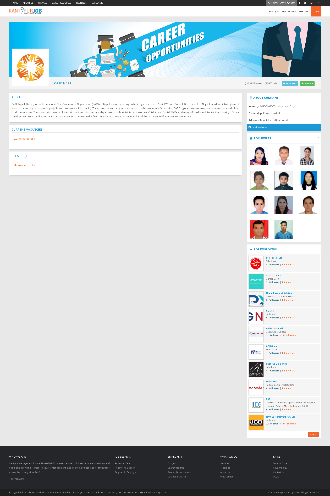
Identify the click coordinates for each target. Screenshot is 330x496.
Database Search (177, 476)
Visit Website (259, 127)
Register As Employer (126, 472)
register (303, 11)
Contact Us (278, 472)
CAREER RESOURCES (61, 2)
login (316, 11)
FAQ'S (276, 476)
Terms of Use (280, 463)
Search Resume (176, 467)
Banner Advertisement (179, 472)
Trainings (225, 467)
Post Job (274, 11)
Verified (308, 83)
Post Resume (289, 11)
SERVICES (42, 2)
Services (224, 463)
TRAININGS (81, 2)
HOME (15, 2)
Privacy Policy (280, 467)
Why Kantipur (227, 476)
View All (313, 434)
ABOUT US (28, 2)
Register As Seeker (125, 467)
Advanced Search (124, 463)
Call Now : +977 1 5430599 (281, 3)
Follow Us (290, 83)
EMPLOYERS (97, 2)
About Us (225, 472)
